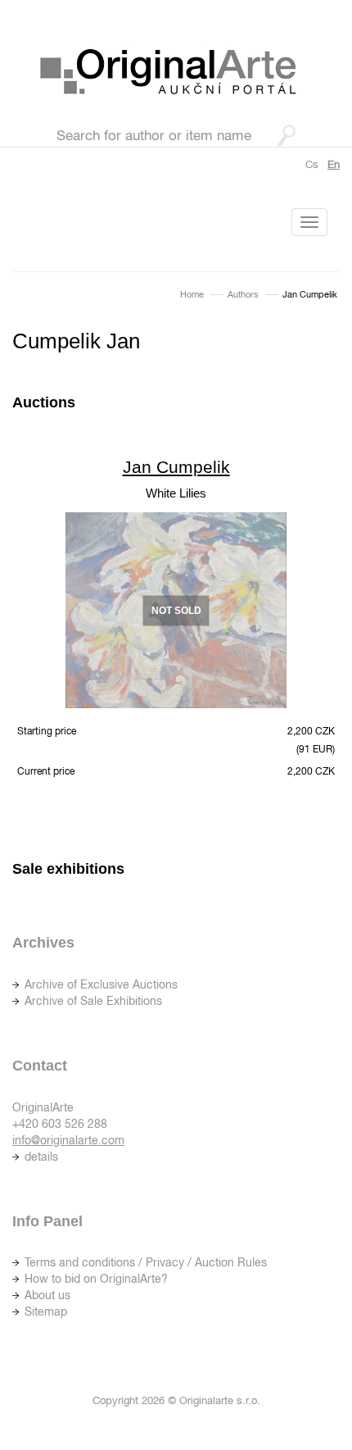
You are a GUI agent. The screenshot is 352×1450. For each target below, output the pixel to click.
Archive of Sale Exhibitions (93, 1000)
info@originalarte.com (68, 1140)
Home (192, 294)
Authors (243, 294)
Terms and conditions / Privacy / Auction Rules (146, 1262)
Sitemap (46, 1311)
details (41, 1156)
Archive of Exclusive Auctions (101, 984)
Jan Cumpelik (176, 466)
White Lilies (176, 493)
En (333, 164)
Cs (311, 164)
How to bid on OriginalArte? (96, 1278)
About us (47, 1295)
